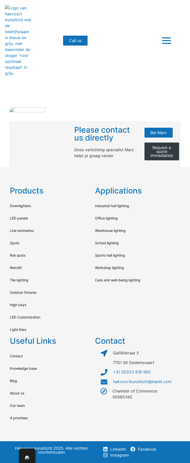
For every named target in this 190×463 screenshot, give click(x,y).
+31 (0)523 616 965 (132, 371)
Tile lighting (19, 280)
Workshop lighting (109, 268)
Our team (17, 405)
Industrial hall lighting (112, 206)
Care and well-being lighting (118, 280)
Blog (13, 381)
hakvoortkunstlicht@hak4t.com (142, 381)
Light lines (18, 329)
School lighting (107, 243)
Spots (14, 243)
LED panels (19, 218)
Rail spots (17, 255)
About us (17, 393)
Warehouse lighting (110, 230)
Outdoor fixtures (23, 292)
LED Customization (25, 317)
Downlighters (20, 206)
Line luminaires (22, 230)
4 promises (19, 418)
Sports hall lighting (110, 255)
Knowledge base (23, 368)
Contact (16, 356)
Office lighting (106, 218)
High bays (18, 305)
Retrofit (16, 268)
